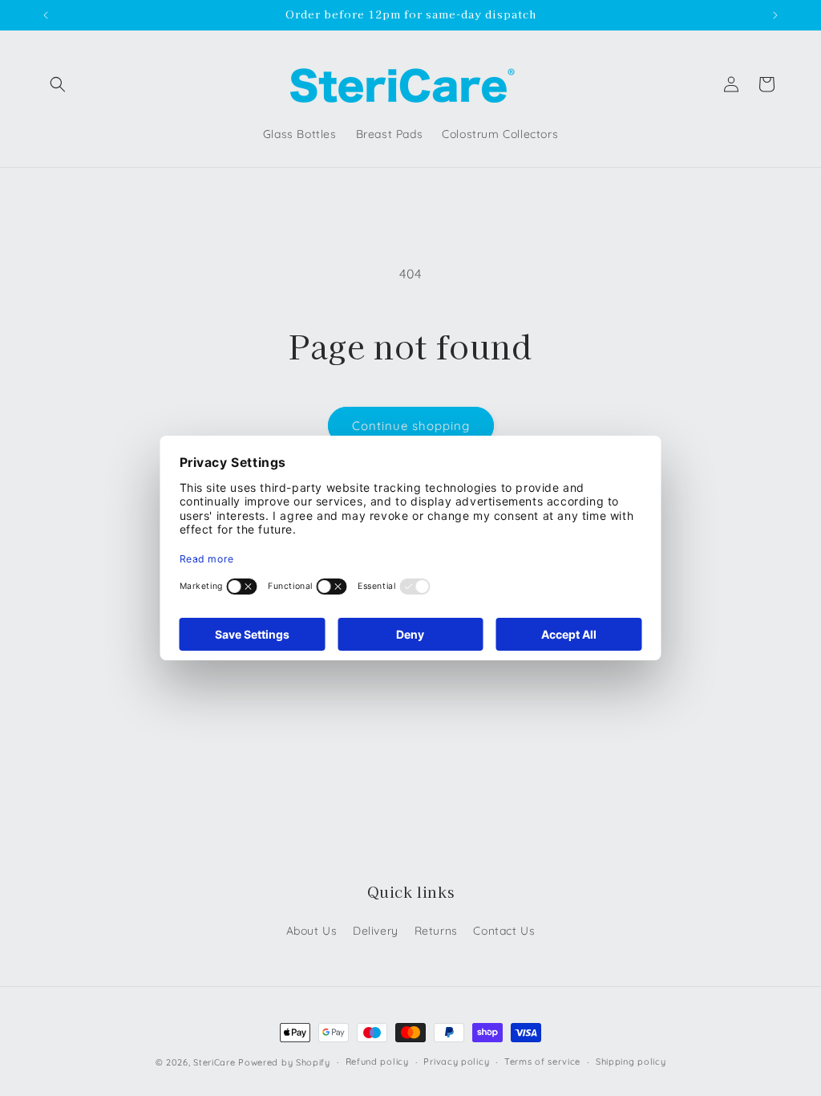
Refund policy (377, 1061)
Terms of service (542, 1061)
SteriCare (214, 1062)
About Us (312, 930)
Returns (436, 930)
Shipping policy (631, 1061)
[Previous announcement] (45, 15)
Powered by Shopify (284, 1062)
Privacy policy (456, 1061)
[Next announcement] (775, 15)
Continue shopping (411, 425)
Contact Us (504, 930)
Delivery (375, 930)
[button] (57, 84)
